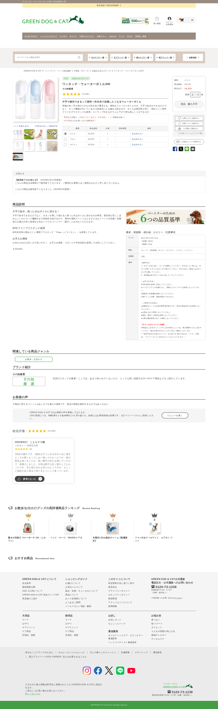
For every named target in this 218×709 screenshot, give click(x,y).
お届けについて (73, 583)
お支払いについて (74, 587)
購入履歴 (157, 23)
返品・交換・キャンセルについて (81, 591)
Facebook (175, 149)
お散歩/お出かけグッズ (101, 71)
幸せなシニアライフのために (39, 652)
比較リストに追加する (190, 123)
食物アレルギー (159, 635)
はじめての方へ (31, 36)
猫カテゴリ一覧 (142, 57)
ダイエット (156, 627)
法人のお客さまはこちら (75, 656)
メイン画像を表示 (21, 126)
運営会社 (112, 587)
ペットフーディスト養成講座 (122, 642)
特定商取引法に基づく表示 (121, 583)
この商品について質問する (190, 142)
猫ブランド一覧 (165, 57)
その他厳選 (67, 89)
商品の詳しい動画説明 (47, 126)
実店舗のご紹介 (30, 598)
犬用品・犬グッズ (81, 71)
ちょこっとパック (117, 623)
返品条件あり (137, 134)
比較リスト (101, 36)
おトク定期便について (76, 598)
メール (193, 149)
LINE (187, 149)
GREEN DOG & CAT (33, 71)
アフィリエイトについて (120, 602)
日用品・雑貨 (140, 36)
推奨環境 (112, 598)
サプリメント (28, 627)
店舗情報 (125, 652)
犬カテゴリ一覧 (97, 57)
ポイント (73, 36)
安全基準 (26, 583)
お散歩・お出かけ (33, 359)
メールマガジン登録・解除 (78, 606)
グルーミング (141, 652)
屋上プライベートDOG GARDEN (45, 656)
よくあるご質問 (73, 602)
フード (121, 36)
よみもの (112, 36)
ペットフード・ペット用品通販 (57, 71)
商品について (71, 594)
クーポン (63, 36)
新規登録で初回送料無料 (108, 5)
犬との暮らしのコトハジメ (103, 652)
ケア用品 (26, 631)
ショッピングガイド (48, 36)
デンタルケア (157, 639)
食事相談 (193, 57)
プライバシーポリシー (119, 591)
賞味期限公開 (28, 587)
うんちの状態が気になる (163, 631)
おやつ (130, 36)
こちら (178, 598)
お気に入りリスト (86, 36)
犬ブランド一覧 (120, 57)
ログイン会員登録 (169, 23)
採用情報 (112, 606)
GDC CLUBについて (32, 591)
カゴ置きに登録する (190, 128)
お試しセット (114, 619)
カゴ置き (199, 133)
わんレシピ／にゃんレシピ (72, 652)
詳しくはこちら (32, 694)
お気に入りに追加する (190, 118)
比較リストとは (187, 133)
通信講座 (157, 652)
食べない (155, 619)
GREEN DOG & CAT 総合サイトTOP (40, 594)
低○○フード (157, 623)
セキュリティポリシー (119, 594)
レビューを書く (175, 415)
